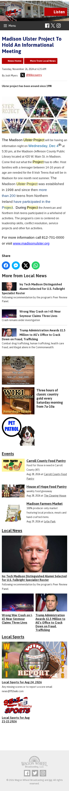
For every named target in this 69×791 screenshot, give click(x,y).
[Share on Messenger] (16, 265)
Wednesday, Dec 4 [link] (43, 146)
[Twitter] (35, 773)
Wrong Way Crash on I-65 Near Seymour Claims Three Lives (17, 618)
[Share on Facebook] (6, 265)
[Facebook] (47, 25)
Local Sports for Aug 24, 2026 (22, 682)
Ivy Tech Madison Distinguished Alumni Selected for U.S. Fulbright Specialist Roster (33, 289)
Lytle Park (50, 521)
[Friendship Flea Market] (34, 370)
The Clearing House (55, 495)
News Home (15, 60)
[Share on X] (26, 265)
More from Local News (43, 60)
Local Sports (13, 636)
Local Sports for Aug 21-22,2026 (16, 719)
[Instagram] (58, 25)
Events (8, 453)
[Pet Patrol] (34, 431)
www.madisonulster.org (31, 243)
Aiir (50, 780)
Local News (12, 530)
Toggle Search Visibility (65, 25)
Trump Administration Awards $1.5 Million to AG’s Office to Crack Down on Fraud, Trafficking (34, 335)
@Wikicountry (34, 75)
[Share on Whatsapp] (36, 265)
